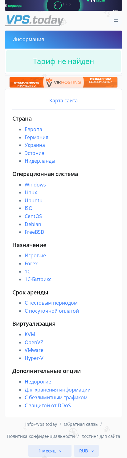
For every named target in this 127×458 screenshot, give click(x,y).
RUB (84, 451)
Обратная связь (81, 424)
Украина (35, 145)
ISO (28, 208)
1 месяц (48, 451)
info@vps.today (41, 424)
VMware (34, 350)
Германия (36, 137)
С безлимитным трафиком (56, 397)
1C (28, 271)
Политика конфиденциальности (41, 436)
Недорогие (38, 381)
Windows (35, 184)
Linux (31, 192)
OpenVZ (34, 342)
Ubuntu (34, 200)
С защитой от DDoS (48, 405)
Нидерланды (40, 160)
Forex (31, 263)
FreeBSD (34, 232)
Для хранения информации (58, 389)
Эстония (34, 153)
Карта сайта (63, 100)
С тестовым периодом (51, 302)
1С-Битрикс (38, 279)
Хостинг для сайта (101, 436)
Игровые (35, 255)
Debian (33, 224)
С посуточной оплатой (52, 310)
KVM (30, 334)
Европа (33, 129)
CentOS (33, 216)
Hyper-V (34, 358)
